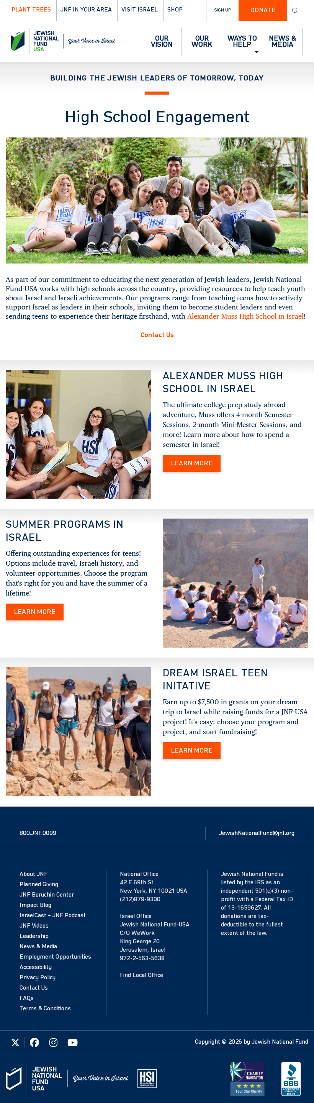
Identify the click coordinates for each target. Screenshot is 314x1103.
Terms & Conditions (45, 1009)
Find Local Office (141, 975)
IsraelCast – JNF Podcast (53, 916)
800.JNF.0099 (38, 833)
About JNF (33, 874)
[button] (162, 42)
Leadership (34, 936)
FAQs (27, 998)
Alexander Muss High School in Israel (245, 316)
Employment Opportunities (55, 957)
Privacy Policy (38, 978)
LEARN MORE (192, 463)
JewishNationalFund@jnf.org (256, 833)
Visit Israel (139, 10)
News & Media (38, 947)
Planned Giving (39, 885)
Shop (175, 10)
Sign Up (222, 10)
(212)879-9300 (140, 900)
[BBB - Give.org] (291, 1078)
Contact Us (157, 335)
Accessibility (36, 967)
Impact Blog (35, 905)
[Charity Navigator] (247, 1078)
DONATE (263, 10)
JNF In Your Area (86, 10)
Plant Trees (31, 10)
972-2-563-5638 (142, 959)
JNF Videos (34, 926)
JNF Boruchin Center (47, 895)
